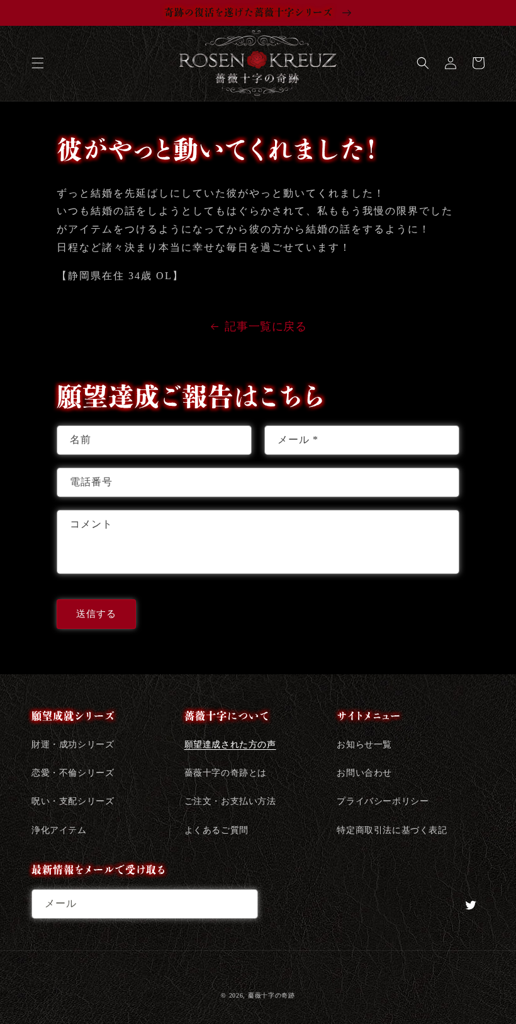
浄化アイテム (59, 830)
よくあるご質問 (216, 830)
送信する (96, 614)
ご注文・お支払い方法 (230, 801)
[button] (38, 63)
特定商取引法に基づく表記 (392, 830)
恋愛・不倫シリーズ (72, 773)
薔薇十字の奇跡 (271, 995)
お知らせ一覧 (364, 744)
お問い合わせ (364, 773)
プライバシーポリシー (383, 801)
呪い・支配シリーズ (72, 801)
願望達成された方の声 (230, 744)
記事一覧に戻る (265, 326)
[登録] (243, 904)
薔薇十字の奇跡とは (225, 773)
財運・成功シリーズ (72, 744)
